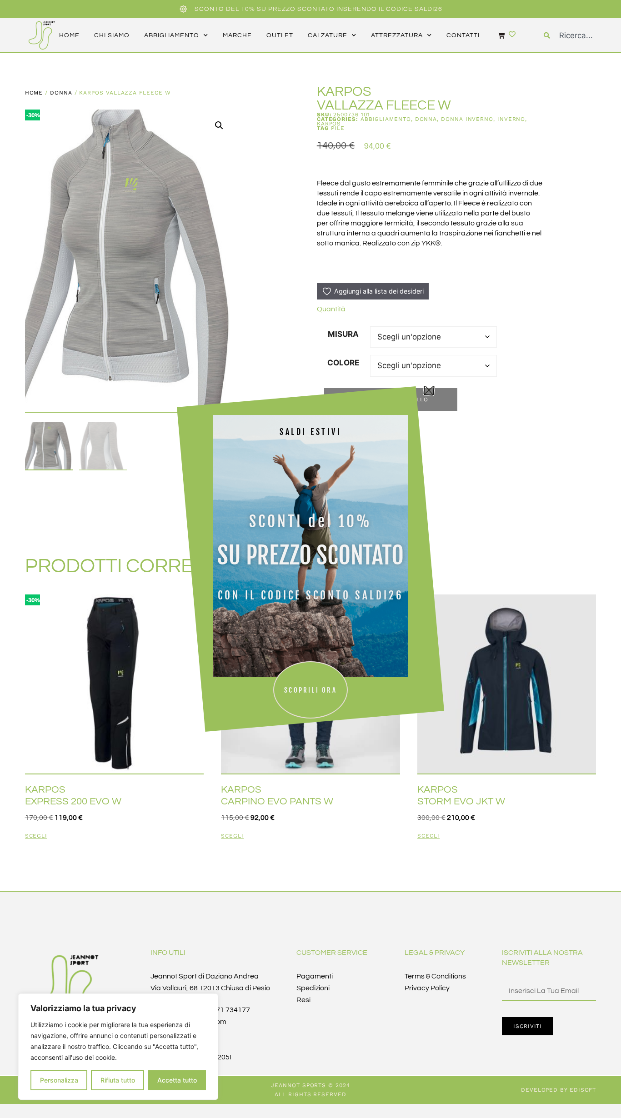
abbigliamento (171, 35)
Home (34, 93)
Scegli (36, 836)
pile (338, 128)
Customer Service (331, 952)
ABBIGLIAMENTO (386, 119)
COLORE (343, 362)
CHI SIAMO (112, 35)
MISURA (343, 334)
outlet (279, 35)
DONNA (61, 93)
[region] (118, 1046)
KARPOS (329, 123)
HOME (69, 35)
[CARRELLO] (497, 35)
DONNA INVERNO (467, 119)
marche (237, 35)
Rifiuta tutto (117, 1080)
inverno (511, 119)
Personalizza (59, 1080)
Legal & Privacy (435, 952)
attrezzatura (397, 35)
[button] (219, 125)
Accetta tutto (177, 1080)
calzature (327, 35)
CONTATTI (463, 35)
